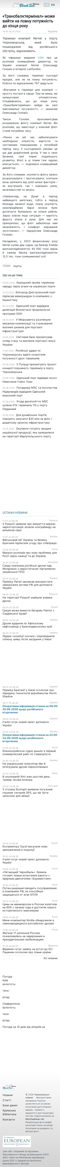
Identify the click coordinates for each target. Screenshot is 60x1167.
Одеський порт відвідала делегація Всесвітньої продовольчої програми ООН (26, 309)
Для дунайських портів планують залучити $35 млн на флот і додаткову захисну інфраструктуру (27, 418)
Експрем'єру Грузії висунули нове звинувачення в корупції (24, 848)
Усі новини (51, 958)
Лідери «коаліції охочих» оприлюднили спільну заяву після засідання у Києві (28, 637)
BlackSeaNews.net (35, 1119)
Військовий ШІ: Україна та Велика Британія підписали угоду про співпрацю (29, 541)
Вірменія (53, 945)
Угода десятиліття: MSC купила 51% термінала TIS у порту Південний (25, 405)
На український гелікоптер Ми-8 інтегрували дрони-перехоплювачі (25, 765)
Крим (55, 773)
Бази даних (10, 1105)
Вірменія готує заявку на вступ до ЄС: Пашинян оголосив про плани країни (27, 950)
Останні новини (14, 512)
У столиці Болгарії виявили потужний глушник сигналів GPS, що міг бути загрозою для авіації (27, 792)
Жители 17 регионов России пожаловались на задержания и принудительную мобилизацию (23, 936)
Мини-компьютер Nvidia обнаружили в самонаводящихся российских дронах (28, 922)
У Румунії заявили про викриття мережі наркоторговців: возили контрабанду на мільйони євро (29, 527)
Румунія (53, 520)
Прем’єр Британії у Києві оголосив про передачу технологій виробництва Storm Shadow (29, 693)
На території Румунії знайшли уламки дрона (27, 599)
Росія (55, 549)
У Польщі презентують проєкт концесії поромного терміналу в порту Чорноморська (29, 368)
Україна (53, 31)
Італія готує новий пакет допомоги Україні (25, 723)
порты (17, 266)
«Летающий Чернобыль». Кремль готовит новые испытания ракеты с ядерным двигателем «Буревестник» (27, 875)
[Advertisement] (30, 473)
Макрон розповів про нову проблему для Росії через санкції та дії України (29, 554)
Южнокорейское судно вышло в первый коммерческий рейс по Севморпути (29, 752)
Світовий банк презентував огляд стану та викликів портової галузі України (28, 340)
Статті (7, 1100)
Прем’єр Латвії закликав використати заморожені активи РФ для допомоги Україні (27, 585)
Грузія (54, 843)
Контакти (9, 1119)
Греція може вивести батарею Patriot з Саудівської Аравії (28, 612)
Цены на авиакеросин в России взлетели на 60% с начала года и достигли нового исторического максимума (29, 907)
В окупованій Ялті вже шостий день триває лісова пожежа (26, 778)
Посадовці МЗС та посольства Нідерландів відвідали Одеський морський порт (29, 391)
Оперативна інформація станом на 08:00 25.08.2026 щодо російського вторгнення (30, 709)
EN (53, 4)
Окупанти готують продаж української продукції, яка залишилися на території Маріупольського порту (28, 432)
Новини (8, 1095)
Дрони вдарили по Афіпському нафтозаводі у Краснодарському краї (27, 625)
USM (42, 57)
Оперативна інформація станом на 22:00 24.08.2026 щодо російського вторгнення (29, 738)
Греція (54, 607)
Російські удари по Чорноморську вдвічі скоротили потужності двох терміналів (24, 354)
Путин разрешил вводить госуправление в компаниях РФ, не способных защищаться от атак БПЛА (29, 891)
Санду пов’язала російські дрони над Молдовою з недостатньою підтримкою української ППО (29, 568)
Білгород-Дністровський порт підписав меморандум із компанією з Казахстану (29, 296)
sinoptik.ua (38, 1026)
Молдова (53, 562)
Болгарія (53, 786)
